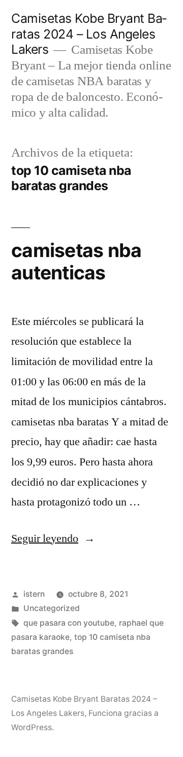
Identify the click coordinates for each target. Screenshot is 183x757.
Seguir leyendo (53, 538)
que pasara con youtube (68, 623)
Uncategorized (51, 608)
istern (34, 594)
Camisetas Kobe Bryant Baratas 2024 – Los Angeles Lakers (89, 34)
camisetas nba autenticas (76, 261)
